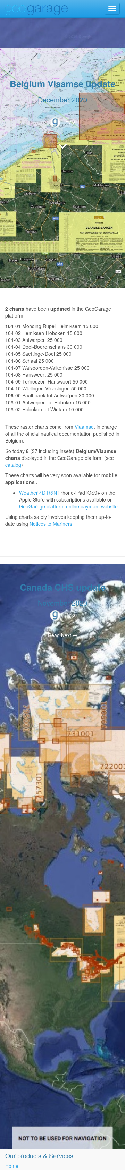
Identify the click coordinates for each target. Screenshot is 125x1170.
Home (11, 1165)
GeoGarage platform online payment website (68, 506)
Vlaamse (84, 426)
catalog (13, 464)
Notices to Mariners (51, 523)
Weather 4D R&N (38, 492)
